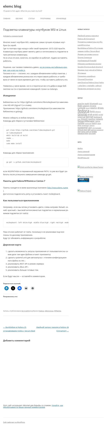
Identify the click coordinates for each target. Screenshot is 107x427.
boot (100, 104)
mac (79, 119)
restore (91, 125)
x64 (79, 131)
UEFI (90, 128)
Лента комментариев (86, 154)
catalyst (85, 106)
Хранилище (61, 18)
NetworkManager (86, 121)
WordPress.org (83, 158)
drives (101, 107)
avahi (87, 103)
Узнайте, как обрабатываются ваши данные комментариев (33, 406)
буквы (94, 131)
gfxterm (98, 112)
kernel (89, 116)
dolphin (93, 108)
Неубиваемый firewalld (87, 60)
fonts (92, 111)
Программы (45, 18)
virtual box (82, 129)
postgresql (85, 125)
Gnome (82, 114)
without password (97, 130)
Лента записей (83, 151)
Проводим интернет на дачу (89, 89)
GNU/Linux (49, 311)
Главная (6, 18)
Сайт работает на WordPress (14, 422)
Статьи (31, 18)
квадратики (83, 133)
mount (84, 119)
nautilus (91, 119)
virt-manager (96, 128)
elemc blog (12, 6)
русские (92, 133)
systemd (83, 127)
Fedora (41, 311)
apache (81, 103)
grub (90, 114)
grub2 (95, 114)
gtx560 (101, 115)
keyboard (98, 117)
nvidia (81, 123)
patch (94, 123)
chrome (93, 106)
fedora (83, 110)
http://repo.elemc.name (57, 187)
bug (80, 105)
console (81, 107)
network (99, 119)
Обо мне (19, 18)
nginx (97, 121)
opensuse (88, 123)
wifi (88, 129)
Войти (80, 148)
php (79, 125)
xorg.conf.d (86, 131)
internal (81, 116)
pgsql (99, 123)
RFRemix (57, 311)
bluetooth (94, 103)
